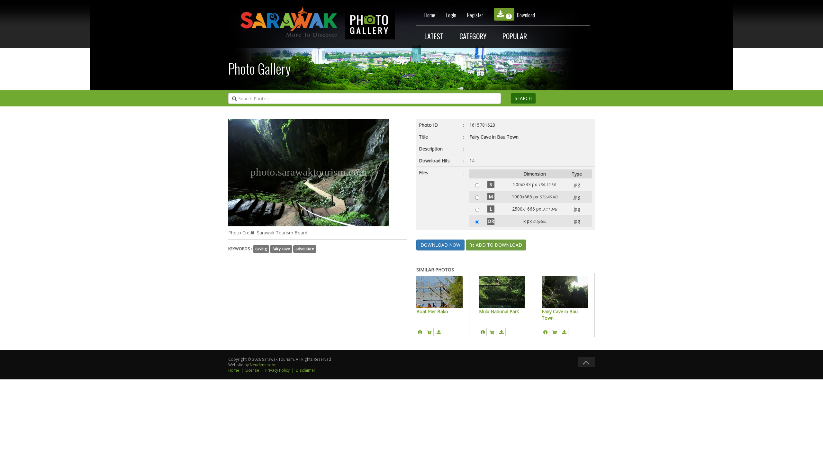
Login (451, 15)
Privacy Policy (277, 370)
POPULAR (514, 36)
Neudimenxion (263, 364)
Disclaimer (305, 370)
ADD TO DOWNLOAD (498, 245)
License (252, 370)
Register (475, 15)
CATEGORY (472, 36)
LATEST (433, 36)
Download (521, 15)
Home (429, 15)
